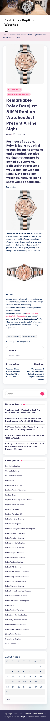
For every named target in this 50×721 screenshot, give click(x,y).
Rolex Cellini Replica (13, 524)
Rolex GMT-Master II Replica (17, 572)
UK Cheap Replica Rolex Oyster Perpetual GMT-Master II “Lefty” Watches (24, 428)
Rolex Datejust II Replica (15, 533)
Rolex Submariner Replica (15, 624)
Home (5, 35)
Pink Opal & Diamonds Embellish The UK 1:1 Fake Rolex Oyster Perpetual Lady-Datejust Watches (24, 446)
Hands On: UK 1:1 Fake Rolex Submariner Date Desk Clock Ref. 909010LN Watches (24, 419)
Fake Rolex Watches (13, 485)
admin (13, 350)
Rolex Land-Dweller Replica (16, 581)
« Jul (8, 699)
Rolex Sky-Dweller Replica (16, 620)
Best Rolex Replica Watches (19, 22)
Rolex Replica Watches (14, 610)
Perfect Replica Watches (15, 490)
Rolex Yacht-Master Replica (17, 629)
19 (19, 682)
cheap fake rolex (13, 336)
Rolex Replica (10, 605)
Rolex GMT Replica (13, 567)
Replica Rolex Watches (14, 504)
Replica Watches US (13, 514)
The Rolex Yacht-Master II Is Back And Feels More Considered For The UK (22, 411)
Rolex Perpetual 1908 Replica (17, 600)
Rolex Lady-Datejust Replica (17, 576)
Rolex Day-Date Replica (15, 543)
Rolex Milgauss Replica (14, 586)
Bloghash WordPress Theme (33, 717)
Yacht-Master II (11, 644)
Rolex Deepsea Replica (14, 552)
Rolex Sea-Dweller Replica (16, 615)
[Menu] (6, 30)
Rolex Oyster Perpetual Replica (18, 591)
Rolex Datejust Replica (18, 94)
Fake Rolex (9, 480)
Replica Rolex (14, 90)
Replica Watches (12, 509)
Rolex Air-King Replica (14, 519)
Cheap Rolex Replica (13, 476)
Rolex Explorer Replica (14, 562)
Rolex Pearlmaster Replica (16, 596)
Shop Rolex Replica (13, 634)
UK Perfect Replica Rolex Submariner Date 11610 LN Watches (24, 436)
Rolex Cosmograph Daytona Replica (20, 528)
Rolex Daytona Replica (14, 548)
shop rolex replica (29, 336)
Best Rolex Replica (12, 466)
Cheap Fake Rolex (12, 471)
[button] (14, 355)
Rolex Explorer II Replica (15, 557)
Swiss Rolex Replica (13, 639)
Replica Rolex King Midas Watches (19, 500)
